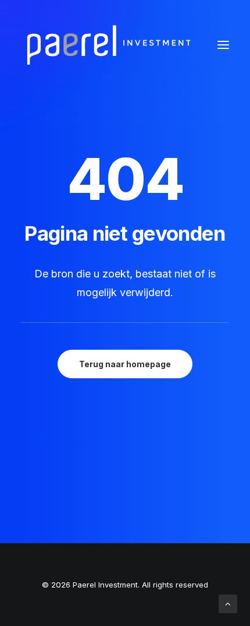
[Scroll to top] (228, 603)
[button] (223, 45)
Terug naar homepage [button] (125, 364)
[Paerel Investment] (108, 45)
